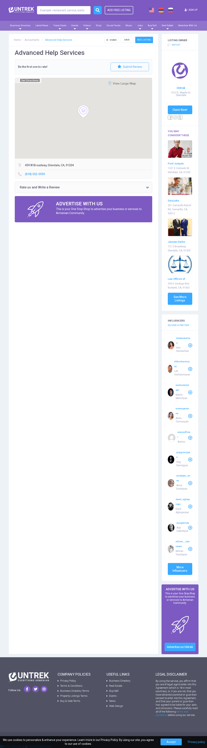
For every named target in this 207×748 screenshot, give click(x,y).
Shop (98, 25)
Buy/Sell (152, 25)
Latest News (41, 25)
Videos (87, 25)
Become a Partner (178, 325)
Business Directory (20, 25)
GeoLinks (173, 200)
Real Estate (167, 25)
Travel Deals (59, 25)
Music (129, 25)
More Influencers (179, 569)
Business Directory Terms (74, 690)
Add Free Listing (119, 10)
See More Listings (180, 298)
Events (74, 25)
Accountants (32, 40)
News (112, 700)
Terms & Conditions (71, 685)
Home (17, 40)
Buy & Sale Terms (70, 700)
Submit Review (132, 66)
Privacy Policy (68, 680)
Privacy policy (196, 742)
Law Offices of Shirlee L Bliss (176, 279)
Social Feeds (113, 25)
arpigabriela (182, 523)
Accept (171, 742)
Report (176, 45)
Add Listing (144, 40)
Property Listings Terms (74, 695)
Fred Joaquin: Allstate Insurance (179, 164)
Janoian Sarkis (176, 241)
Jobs (140, 25)
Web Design (116, 705)
